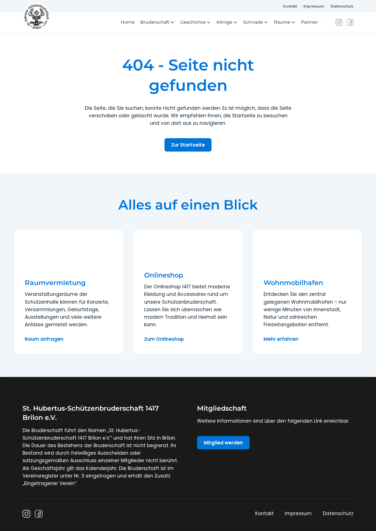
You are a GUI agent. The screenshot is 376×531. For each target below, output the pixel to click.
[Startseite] (36, 16)
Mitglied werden (223, 442)
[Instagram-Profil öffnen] (339, 22)
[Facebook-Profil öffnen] (350, 22)
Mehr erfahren (281, 339)
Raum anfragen (44, 339)
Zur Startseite (188, 145)
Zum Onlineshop (164, 339)
